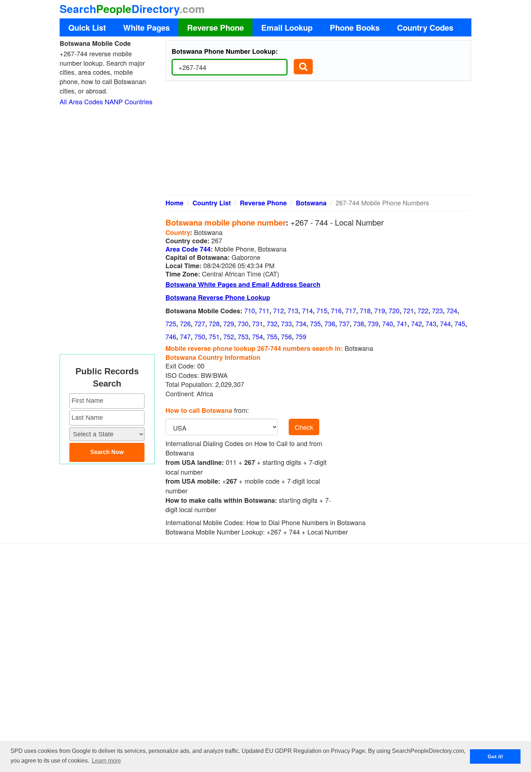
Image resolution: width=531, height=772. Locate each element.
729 (228, 323)
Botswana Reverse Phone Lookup (217, 297)
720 (394, 310)
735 (315, 323)
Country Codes (425, 27)
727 (199, 323)
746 (170, 336)
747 (185, 336)
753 (243, 336)
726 (185, 323)
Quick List (87, 27)
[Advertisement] (318, 140)
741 (402, 323)
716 (336, 310)
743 (431, 323)
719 (379, 310)
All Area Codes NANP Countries (106, 101)
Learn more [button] (106, 761)
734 (300, 323)
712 (278, 310)
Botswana (311, 203)
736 (329, 323)
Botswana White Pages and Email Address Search (242, 284)
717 (350, 310)
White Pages (146, 27)
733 (286, 323)
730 (243, 323)
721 (408, 310)
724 (451, 310)
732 (272, 323)
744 (445, 323)
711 (264, 310)
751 (214, 336)
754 (257, 336)
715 (321, 310)
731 (257, 323)
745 (459, 323)
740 (387, 323)
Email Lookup (286, 27)
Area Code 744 (188, 249)
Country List (212, 203)
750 (199, 336)
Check (304, 427)
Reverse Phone (215, 27)
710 (249, 310)
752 (228, 336)
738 (358, 323)
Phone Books (355, 27)
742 (416, 323)
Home (174, 203)
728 (214, 323)
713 (293, 310)
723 (437, 310)
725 (170, 323)
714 (307, 310)
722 (423, 310)
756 (286, 336)
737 (344, 323)
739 (373, 323)
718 (365, 310)
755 (272, 336)
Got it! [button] (495, 756)
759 (300, 336)
